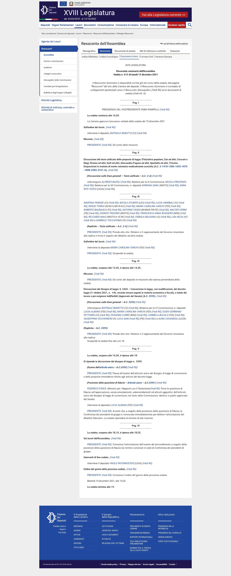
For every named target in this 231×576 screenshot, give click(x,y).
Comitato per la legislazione (56, 86)
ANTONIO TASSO (131, 209)
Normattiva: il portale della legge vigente (140, 549)
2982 (94, 170)
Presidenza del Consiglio (169, 533)
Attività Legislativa (51, 100)
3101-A (102, 170)
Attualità (106, 539)
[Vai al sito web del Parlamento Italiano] (80, 7)
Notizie (77, 535)
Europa (144, 25)
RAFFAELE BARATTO (121, 133)
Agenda (77, 530)
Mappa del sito (134, 564)
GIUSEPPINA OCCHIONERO (98, 318)
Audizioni (48, 67)
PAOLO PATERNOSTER (122, 463)
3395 (151, 296)
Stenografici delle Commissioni (57, 80)
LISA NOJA (177, 216)
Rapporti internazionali (141, 537)
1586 (171, 166)
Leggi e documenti (110, 535)
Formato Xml (146, 57)
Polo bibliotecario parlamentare (138, 542)
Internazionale (157, 25)
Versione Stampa (163, 57)
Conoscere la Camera (127, 25)
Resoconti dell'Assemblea (104, 33)
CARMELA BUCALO (158, 315)
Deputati (45, 25)
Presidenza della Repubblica (166, 527)
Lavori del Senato (110, 530)
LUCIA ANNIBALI (164, 202)
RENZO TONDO (96, 206)
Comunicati (79, 539)
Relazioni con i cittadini (113, 543)
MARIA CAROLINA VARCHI (150, 206)
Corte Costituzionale (168, 541)
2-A (149, 176)
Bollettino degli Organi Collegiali (58, 92)
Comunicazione (105, 25)
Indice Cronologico (109, 57)
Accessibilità (161, 564)
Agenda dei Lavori (51, 41)
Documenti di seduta (125, 51)
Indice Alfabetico (90, 57)
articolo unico (106, 367)
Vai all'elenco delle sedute (175, 43)
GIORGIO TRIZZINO (109, 213)
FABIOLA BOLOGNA (145, 216)
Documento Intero (129, 56)
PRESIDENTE (94, 145)
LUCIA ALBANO (92, 311)
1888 (87, 170)
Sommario (105, 51)
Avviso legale (148, 564)
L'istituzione (107, 526)
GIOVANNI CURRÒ (119, 315)
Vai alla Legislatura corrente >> (163, 15)
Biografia (78, 526)
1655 (178, 166)
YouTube (62, 532)
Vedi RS (164, 109)
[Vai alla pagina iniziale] (48, 19)
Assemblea (49, 55)
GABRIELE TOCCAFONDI (109, 220)
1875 (184, 166)
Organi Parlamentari (63, 25)
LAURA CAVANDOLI (167, 318)
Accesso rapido (176, 25)
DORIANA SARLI (150, 185)
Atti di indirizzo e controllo (153, 51)
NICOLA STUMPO (128, 202)
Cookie (172, 564)
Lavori (78, 25)
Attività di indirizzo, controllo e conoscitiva (57, 108)
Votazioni (175, 51)
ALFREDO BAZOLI (111, 182)
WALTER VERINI (178, 209)
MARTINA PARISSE (94, 202)
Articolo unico (134, 382)
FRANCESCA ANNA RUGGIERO (156, 213)
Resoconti (87, 33)
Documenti (90, 25)
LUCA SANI (123, 318)
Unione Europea (165, 537)
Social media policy (109, 564)
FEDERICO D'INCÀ (96, 388)
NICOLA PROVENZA (175, 182)
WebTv (63, 529)
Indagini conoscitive (52, 74)
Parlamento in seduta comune (140, 527)
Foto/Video (79, 547)
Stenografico (89, 51)
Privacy (123, 564)
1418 (165, 166)
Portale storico (59, 526)
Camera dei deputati (65, 33)
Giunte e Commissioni (53, 61)
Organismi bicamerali (140, 533)
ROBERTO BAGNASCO (95, 209)
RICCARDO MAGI (97, 216)
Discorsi (77, 543)
